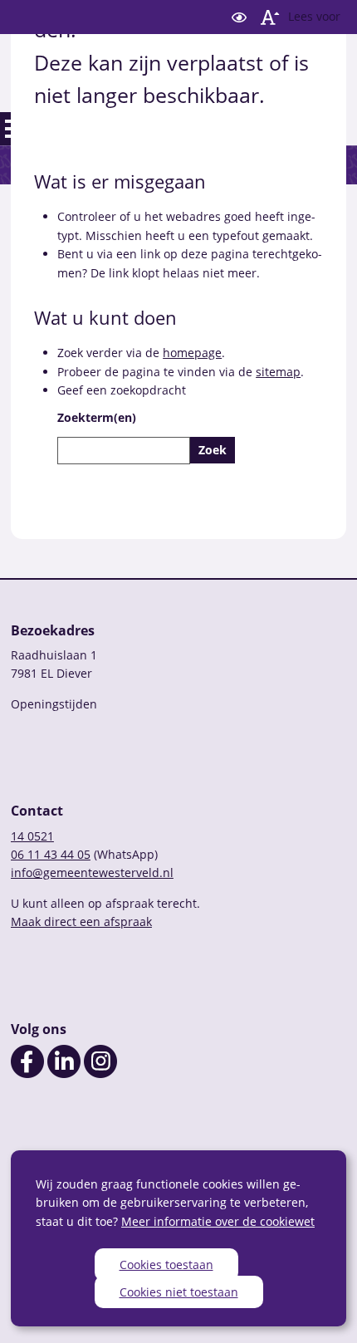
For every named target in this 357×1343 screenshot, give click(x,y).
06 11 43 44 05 (50, 854)
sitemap (278, 372)
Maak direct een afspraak (81, 921)
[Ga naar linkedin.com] (64, 1073)
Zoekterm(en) (96, 417)
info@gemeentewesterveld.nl (92, 872)
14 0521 (32, 836)
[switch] (239, 17)
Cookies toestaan (166, 1264)
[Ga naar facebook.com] (27, 1073)
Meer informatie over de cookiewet (218, 1221)
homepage (192, 352)
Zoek (212, 450)
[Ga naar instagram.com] (100, 1073)
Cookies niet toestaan (179, 1292)
